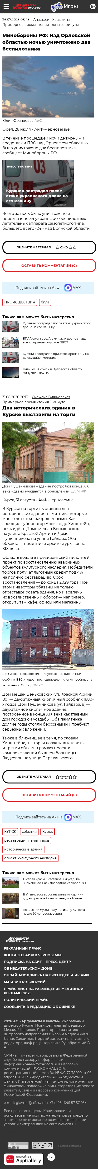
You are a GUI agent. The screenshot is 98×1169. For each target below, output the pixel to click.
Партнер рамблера (69, 1145)
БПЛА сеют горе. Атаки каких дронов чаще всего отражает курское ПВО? (54, 340)
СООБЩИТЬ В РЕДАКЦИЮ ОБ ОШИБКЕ (39, 1007)
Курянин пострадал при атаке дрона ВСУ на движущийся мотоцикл (56, 355)
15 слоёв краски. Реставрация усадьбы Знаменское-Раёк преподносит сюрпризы (54, 881)
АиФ (38, 120)
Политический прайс (26, 1000)
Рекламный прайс (22, 948)
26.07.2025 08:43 (15, 19)
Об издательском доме (28, 968)
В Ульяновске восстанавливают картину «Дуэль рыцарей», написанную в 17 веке (53, 896)
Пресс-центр (58, 962)
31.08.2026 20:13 (15, 397)
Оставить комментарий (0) (49, 265)
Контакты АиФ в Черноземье (33, 955)
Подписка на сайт (23, 962)
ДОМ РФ (78, 491)
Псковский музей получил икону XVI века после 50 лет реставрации (54, 911)
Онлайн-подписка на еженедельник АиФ (46, 975)
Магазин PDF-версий (25, 982)
